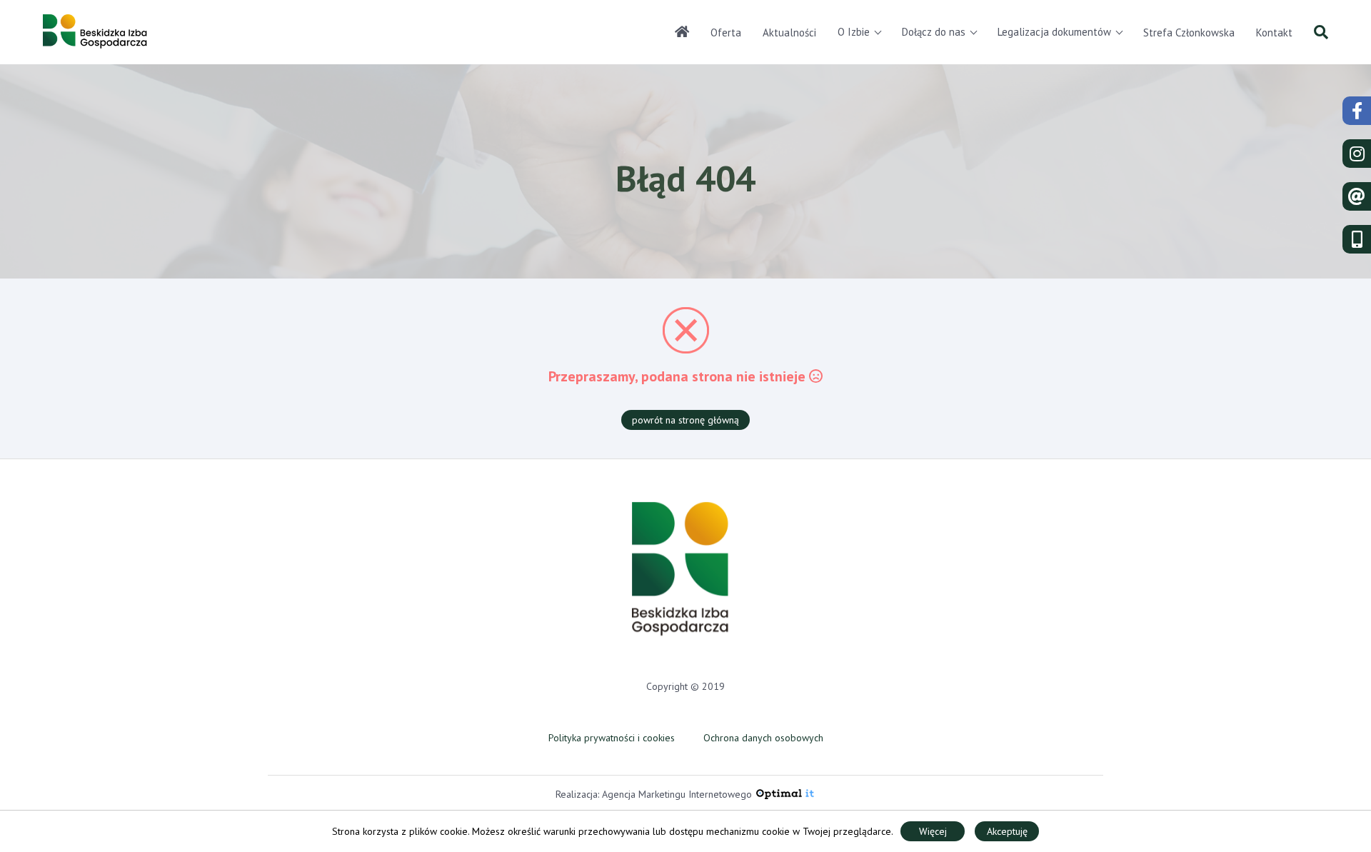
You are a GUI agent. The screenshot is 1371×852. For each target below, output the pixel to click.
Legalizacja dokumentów (1054, 32)
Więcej (933, 831)
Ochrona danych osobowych (763, 737)
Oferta (725, 32)
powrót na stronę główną (685, 420)
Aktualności (789, 32)
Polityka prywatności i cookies (611, 737)
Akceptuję (1007, 831)
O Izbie (854, 32)
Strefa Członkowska (1189, 32)
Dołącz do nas (933, 32)
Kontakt (1274, 32)
